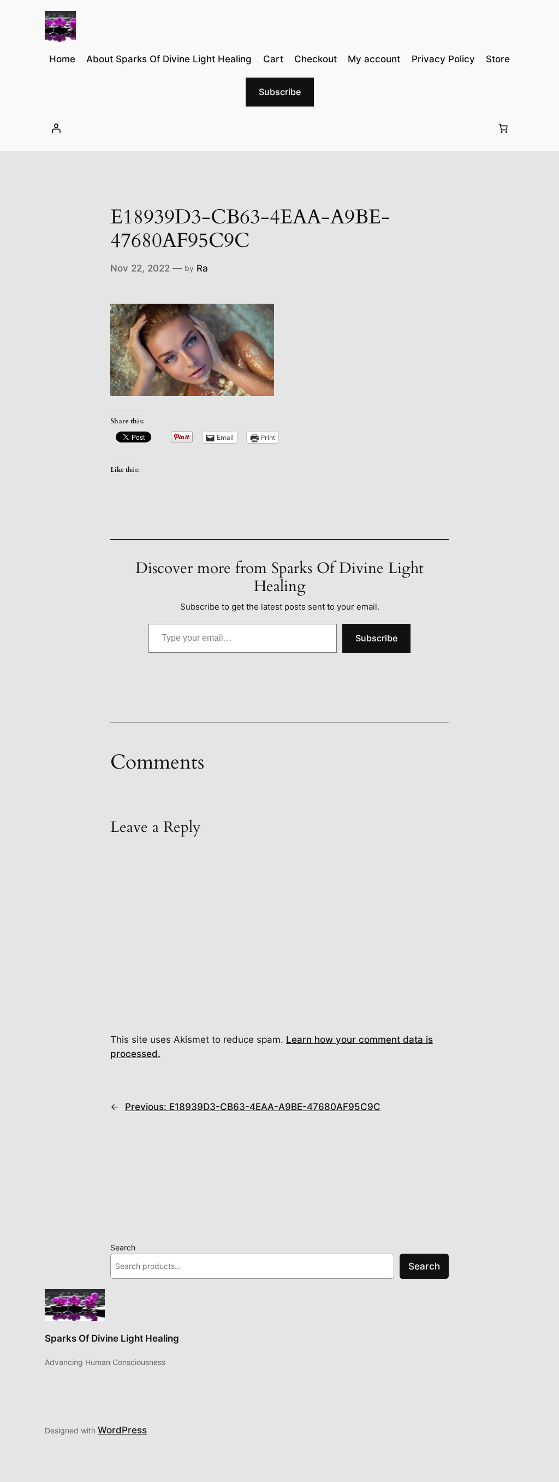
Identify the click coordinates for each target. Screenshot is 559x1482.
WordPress (122, 1430)
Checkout (315, 59)
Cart (273, 59)
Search (122, 1247)
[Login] (56, 128)
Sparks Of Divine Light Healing (112, 1338)
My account (374, 59)
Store (498, 59)
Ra (202, 268)
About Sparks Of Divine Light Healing (169, 59)
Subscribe (280, 91)
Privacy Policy (443, 59)
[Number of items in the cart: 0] (502, 128)
